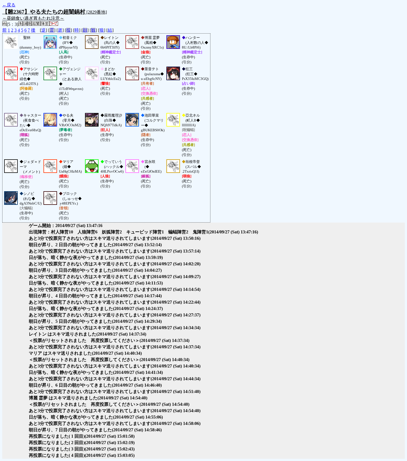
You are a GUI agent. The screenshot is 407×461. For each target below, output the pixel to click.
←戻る (9, 4)
